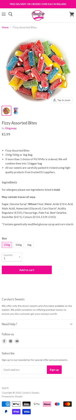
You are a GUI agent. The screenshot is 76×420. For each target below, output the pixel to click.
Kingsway (11, 128)
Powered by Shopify (12, 396)
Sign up (54, 369)
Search (5, 388)
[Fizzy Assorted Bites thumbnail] (6, 110)
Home (5, 27)
